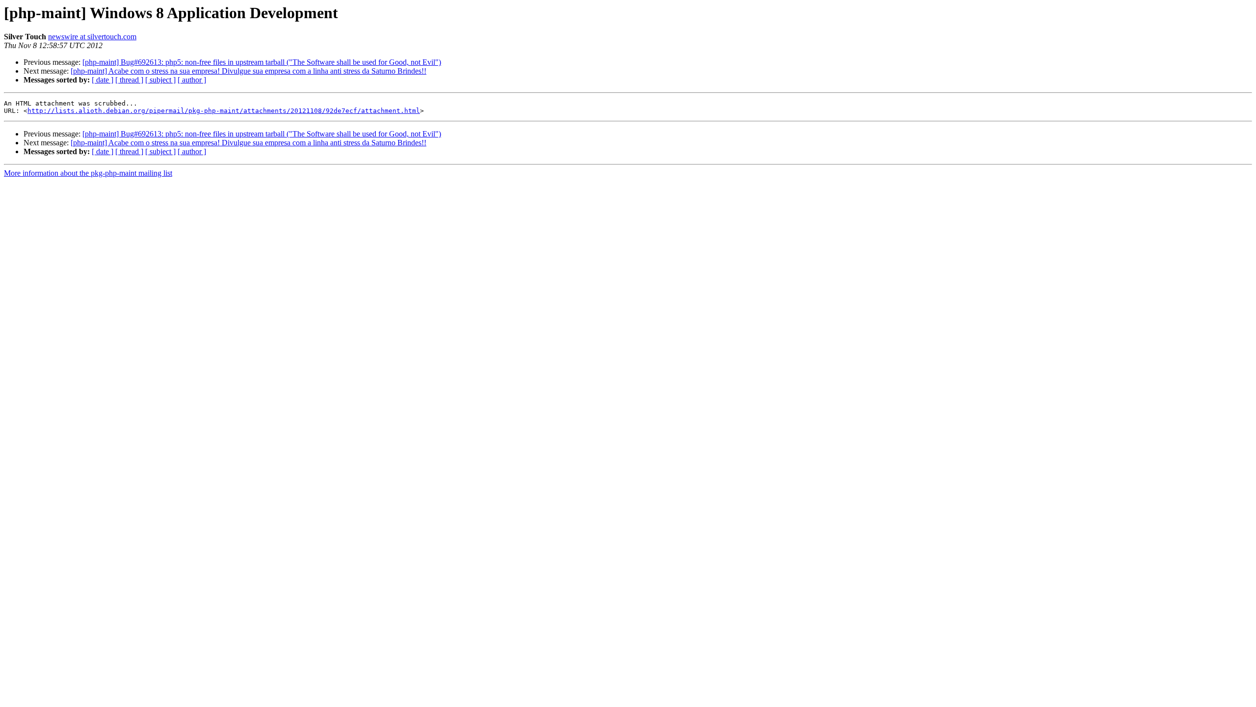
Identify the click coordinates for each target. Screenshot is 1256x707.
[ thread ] (129, 80)
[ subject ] (160, 80)
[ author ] (192, 80)
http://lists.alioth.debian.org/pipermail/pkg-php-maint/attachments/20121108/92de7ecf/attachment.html (223, 110)
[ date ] (102, 80)
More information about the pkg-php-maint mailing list (88, 173)
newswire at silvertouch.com (92, 36)
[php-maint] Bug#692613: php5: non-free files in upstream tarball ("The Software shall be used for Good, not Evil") (261, 62)
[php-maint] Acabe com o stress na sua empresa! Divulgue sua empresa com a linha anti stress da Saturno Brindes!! (248, 71)
